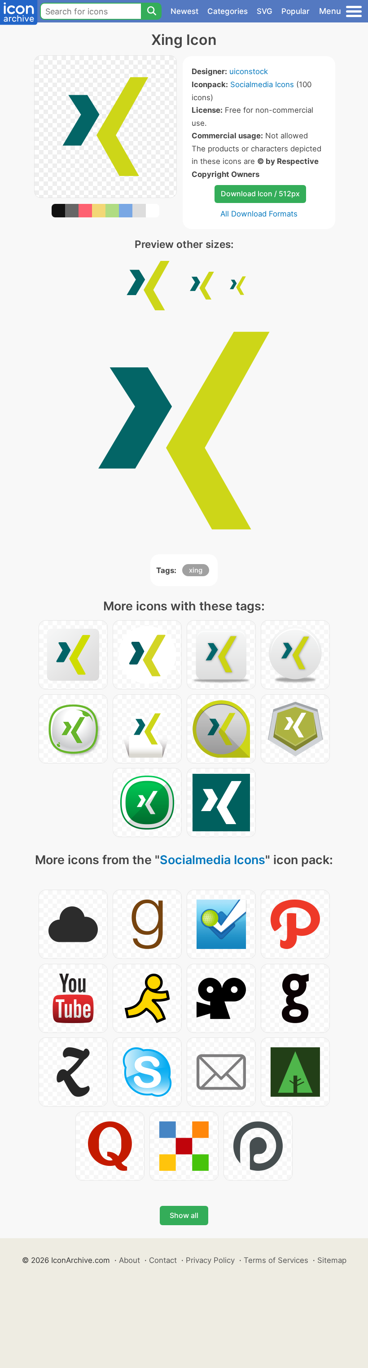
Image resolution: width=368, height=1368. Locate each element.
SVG (264, 11)
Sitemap (331, 1260)
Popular (295, 11)
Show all (184, 1215)
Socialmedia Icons (262, 84)
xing (195, 570)
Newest (184, 11)
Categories (227, 11)
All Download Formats (259, 213)
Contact (163, 1260)
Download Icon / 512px (260, 193)
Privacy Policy (210, 1260)
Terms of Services (276, 1260)
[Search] (151, 11)
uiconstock (248, 71)
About (129, 1260)
